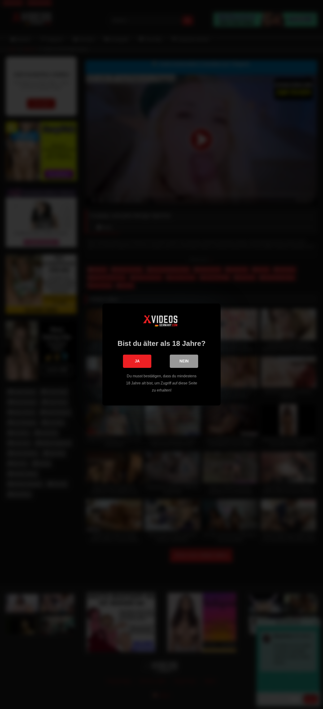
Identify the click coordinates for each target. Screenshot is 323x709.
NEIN (184, 361)
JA (137, 361)
